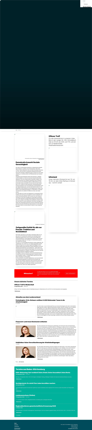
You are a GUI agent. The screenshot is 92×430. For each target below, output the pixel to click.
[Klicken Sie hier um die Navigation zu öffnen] (90, 2)
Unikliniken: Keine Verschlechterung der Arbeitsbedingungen (38, 342)
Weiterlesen (17, 291)
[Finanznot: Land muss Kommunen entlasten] (26, 331)
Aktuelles (16, 424)
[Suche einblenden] (87, 2)
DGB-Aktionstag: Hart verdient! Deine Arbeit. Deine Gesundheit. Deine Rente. (43, 372)
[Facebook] (14, 2)
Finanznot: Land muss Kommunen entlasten (31, 322)
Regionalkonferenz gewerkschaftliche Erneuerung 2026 (36, 406)
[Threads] (16, 2)
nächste (22, 361)
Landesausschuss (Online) (25, 395)
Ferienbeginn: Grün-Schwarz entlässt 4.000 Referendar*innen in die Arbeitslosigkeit (40, 301)
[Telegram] (21, 2)
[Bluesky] (18, 2)
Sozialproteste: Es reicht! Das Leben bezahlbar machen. (36, 383)
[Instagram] (19, 2)
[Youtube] (22, 2)
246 (19, 361)
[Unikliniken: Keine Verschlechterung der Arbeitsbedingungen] (26, 352)
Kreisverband (87, 7)
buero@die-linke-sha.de (73, 428)
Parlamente (86, 4)
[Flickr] (24, 2)
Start (15, 423)
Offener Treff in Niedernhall (24, 285)
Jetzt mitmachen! (70, 273)
